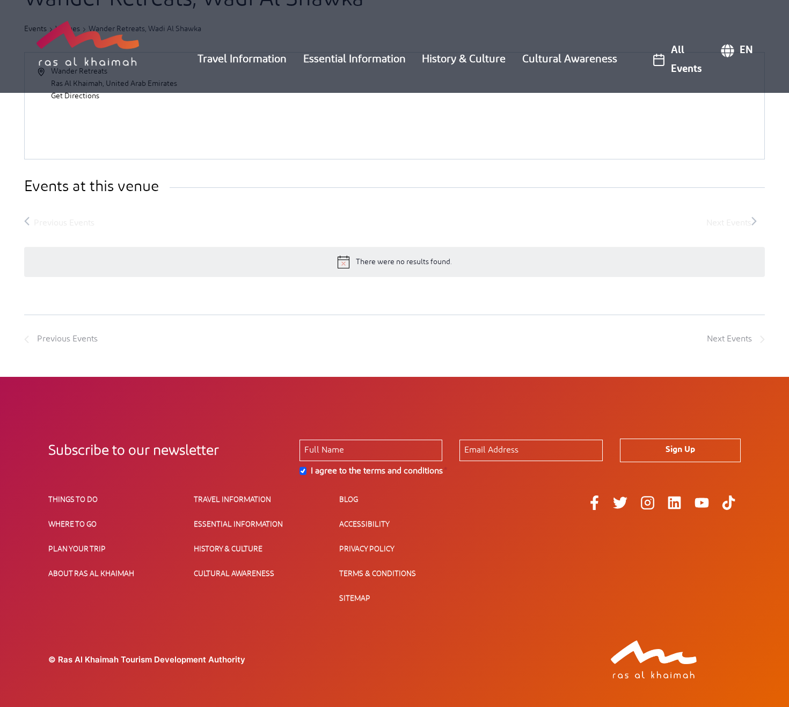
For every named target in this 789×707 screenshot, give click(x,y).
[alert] (394, 262)
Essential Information (354, 59)
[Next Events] (731, 222)
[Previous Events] (59, 222)
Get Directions (75, 96)
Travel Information (242, 59)
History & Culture (464, 59)
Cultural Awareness (569, 59)
